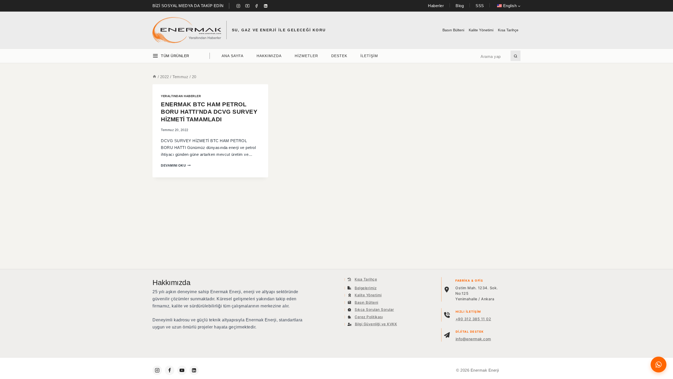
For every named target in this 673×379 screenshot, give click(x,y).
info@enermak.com (473, 339)
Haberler (436, 5)
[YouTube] (247, 6)
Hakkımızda (269, 56)
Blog (460, 5)
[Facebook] (257, 6)
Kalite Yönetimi (481, 30)
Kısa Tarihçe (508, 30)
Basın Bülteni (453, 30)
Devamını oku (176, 165)
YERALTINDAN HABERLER (181, 96)
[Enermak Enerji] (186, 30)
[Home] (154, 76)
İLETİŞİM (369, 56)
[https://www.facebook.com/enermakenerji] (169, 370)
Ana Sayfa (232, 56)
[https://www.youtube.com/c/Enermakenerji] (182, 370)
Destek (339, 56)
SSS (480, 5)
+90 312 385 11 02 (473, 319)
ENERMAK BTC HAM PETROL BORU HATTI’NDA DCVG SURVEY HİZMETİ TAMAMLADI (209, 112)
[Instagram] (238, 6)
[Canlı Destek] (658, 364)
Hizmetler (306, 56)
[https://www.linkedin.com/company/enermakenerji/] (194, 370)
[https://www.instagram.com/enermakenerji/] (157, 370)
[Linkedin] (265, 6)
